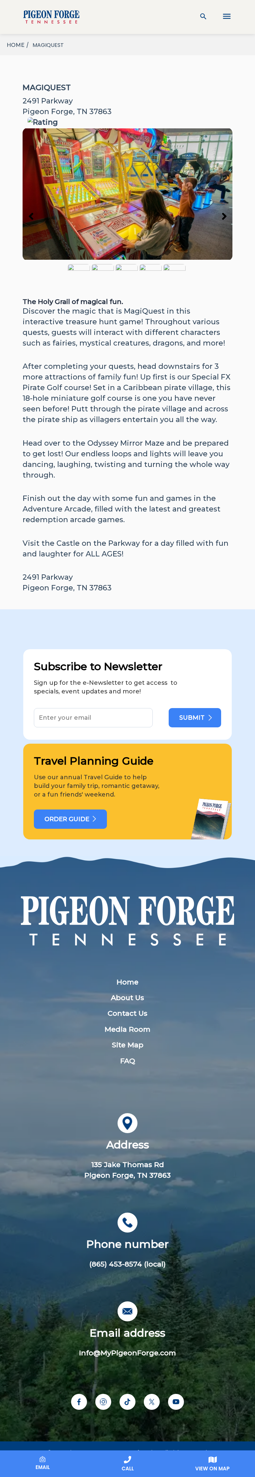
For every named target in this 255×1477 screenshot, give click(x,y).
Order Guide (66, 819)
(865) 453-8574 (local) (127, 1264)
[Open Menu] (222, 17)
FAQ (127, 1061)
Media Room (127, 1029)
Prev (31, 216)
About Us (127, 997)
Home (127, 982)
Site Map (127, 1045)
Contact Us (127, 1013)
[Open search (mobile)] (203, 17)
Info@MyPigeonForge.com (127, 1353)
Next (224, 216)
